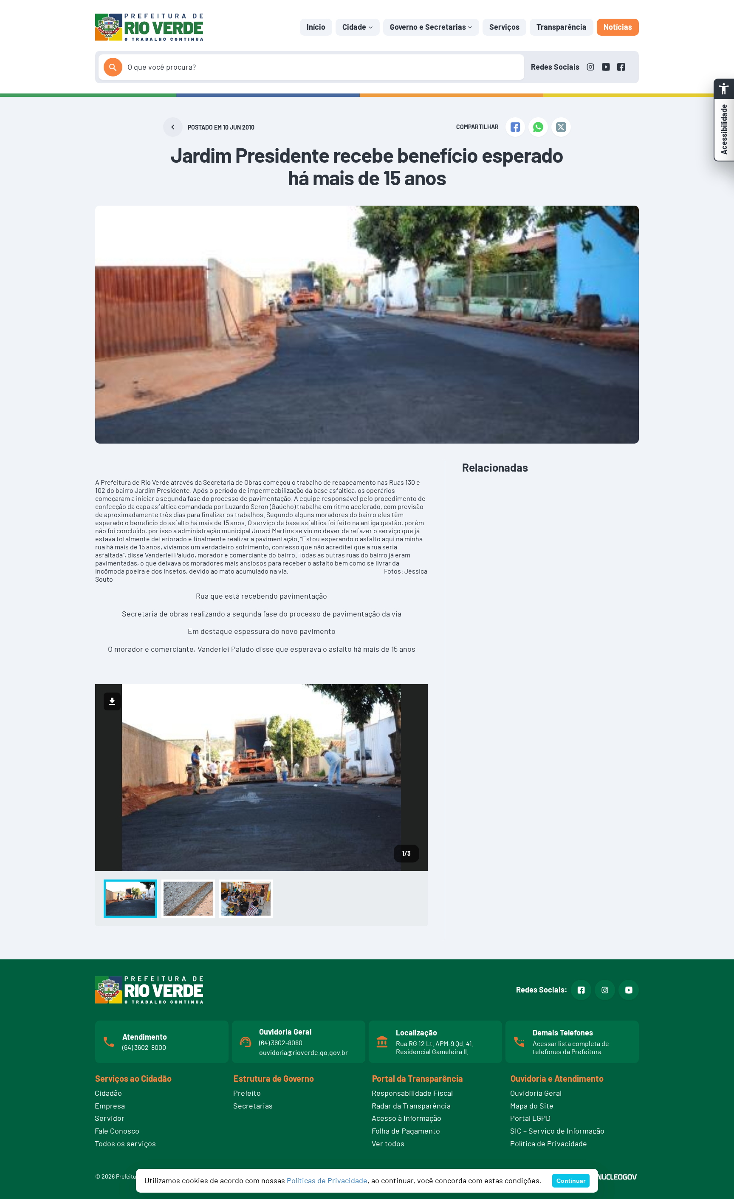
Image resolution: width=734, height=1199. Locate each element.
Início (316, 26)
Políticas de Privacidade (327, 1180)
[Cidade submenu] (370, 27)
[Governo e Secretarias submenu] (470, 27)
